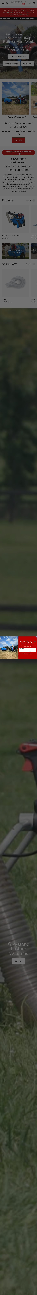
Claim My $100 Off (28, 651)
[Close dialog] (36, 637)
